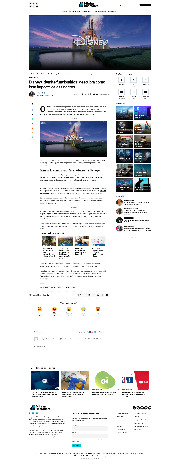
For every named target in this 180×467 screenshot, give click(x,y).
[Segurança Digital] (124, 156)
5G (118, 115)
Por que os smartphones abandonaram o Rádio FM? (80, 251)
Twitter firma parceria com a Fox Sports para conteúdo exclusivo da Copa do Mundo (44, 394)
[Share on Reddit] (94, 94)
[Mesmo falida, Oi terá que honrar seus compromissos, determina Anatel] (49, 241)
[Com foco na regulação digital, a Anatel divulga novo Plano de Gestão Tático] (75, 380)
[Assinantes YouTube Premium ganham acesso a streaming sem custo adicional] (119, 228)
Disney (47, 287)
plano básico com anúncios (53, 216)
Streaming (60, 287)
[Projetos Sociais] (124, 142)
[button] (120, 5)
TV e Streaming (34, 77)
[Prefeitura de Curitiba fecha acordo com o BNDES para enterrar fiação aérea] (65, 241)
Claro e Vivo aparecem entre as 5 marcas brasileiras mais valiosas (97, 252)
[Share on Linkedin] (91, 94)
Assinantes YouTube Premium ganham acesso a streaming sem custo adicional (137, 229)
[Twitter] (30, 6)
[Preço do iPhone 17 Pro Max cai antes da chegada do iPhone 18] (119, 202)
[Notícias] (142, 185)
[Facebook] (121, 82)
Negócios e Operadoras (95, 245)
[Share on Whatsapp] (88, 94)
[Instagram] (33, 3)
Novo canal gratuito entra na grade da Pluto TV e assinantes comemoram (136, 221)
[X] (133, 82)
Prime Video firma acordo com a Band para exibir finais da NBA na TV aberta (133, 394)
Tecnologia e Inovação (63, 245)
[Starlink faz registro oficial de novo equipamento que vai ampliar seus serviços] (119, 211)
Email (74, 432)
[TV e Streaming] (124, 185)
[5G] (124, 113)
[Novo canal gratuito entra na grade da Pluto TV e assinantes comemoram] (119, 220)
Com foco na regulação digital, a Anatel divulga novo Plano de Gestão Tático (73, 394)
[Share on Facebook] (82, 94)
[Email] (97, 94)
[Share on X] (85, 94)
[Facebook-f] (30, 3)
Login (102, 332)
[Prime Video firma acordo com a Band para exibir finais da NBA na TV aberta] (135, 380)
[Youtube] (37, 6)
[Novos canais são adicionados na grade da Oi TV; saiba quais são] (105, 380)
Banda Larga (139, 115)
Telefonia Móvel (141, 173)
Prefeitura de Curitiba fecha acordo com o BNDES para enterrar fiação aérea (64, 253)
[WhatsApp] (133, 94)
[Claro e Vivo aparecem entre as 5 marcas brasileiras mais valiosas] (98, 241)
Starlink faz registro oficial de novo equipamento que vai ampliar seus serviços (135, 212)
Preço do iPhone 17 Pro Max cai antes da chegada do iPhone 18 (137, 203)
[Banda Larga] (142, 113)
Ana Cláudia (41, 93)
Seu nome (75, 425)
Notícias (138, 187)
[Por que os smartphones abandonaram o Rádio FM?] (82, 241)
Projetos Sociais (123, 144)
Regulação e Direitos (48, 245)
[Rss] (33, 6)
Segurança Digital (124, 158)
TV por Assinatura (70, 287)
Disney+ (53, 287)
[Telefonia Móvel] (142, 170)
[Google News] (145, 94)
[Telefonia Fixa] (124, 170)
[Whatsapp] (37, 3)
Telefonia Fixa (123, 173)
